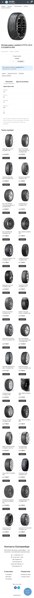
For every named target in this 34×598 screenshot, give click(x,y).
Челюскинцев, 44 (17, 561)
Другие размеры (22, 82)
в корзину (20, 61)
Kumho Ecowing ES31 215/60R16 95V (24, 177)
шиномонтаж (6, 69)
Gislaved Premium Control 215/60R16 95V (25, 367)
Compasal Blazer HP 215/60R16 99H (24, 500)
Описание (9, 82)
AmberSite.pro (17, 595)
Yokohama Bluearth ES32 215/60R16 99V (7, 177)
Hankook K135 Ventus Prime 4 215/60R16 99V (8, 339)
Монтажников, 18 (17, 566)
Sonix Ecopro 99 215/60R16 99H (6, 528)
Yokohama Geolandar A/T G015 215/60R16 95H (8, 501)
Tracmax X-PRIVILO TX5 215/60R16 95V (8, 259)
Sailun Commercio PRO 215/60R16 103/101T (8, 447)
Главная (3, 6)
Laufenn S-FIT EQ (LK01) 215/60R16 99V (25, 528)
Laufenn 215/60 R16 (6, 75)
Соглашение (8, 579)
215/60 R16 (21, 73)
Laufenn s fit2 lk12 (5, 8)
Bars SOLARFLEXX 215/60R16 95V (7, 232)
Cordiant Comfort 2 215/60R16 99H (24, 259)
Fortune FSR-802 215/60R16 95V (6, 420)
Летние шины (17, 6)
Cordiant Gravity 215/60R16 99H (6, 394)
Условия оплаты (25, 576)
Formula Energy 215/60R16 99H (23, 447)
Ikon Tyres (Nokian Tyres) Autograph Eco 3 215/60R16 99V (8, 205)
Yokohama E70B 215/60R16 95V (23, 473)
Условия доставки (25, 574)
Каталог (10, 6)
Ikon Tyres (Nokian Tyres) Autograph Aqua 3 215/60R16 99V (25, 340)
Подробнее (6, 158)
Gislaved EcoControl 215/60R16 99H (7, 285)
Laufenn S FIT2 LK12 (12, 73)
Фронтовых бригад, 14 (17, 564)
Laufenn (26, 6)
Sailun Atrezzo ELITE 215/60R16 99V (7, 149)
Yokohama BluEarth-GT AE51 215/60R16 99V (8, 367)
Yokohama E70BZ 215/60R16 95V (23, 285)
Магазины (8, 576)
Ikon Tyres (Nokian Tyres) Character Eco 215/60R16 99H (24, 150)
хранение (13, 69)
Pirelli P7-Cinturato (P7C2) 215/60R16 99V (25, 312)
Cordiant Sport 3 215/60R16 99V (23, 204)
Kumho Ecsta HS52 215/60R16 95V (7, 312)
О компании (8, 574)
